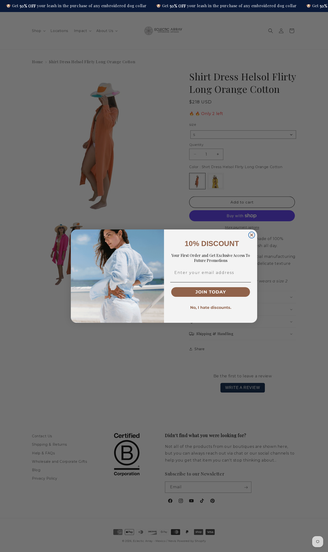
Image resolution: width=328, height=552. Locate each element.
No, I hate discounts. (210, 307)
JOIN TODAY (210, 292)
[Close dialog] (252, 235)
